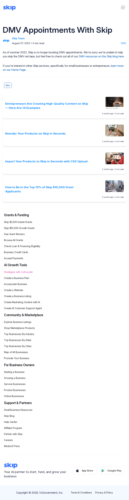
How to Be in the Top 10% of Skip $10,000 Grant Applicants (39, 189)
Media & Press (12, 446)
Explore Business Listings (17, 322)
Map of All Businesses (16, 352)
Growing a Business (15, 378)
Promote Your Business (16, 358)
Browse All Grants (13, 240)
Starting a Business (14, 372)
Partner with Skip (13, 434)
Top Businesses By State (17, 340)
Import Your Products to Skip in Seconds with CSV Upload (46, 161)
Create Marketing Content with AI (22, 302)
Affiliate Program (13, 428)
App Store (87, 470)
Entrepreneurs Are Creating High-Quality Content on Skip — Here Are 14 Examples (46, 106)
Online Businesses (14, 396)
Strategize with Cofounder (18, 272)
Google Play (114, 470)
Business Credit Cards (16, 252)
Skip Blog (9, 415)
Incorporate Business (15, 284)
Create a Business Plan (16, 278)
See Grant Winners (14, 234)
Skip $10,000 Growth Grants (19, 228)
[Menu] (123, 7)
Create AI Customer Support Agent (23, 308)
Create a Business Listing (17, 296)
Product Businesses (15, 390)
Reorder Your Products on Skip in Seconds (35, 133)
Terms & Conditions (81, 492)
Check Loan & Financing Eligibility (22, 246)
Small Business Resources (18, 409)
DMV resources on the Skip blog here (101, 56)
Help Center (10, 421)
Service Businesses (15, 384)
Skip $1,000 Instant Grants (18, 222)
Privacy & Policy (104, 492)
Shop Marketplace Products (19, 328)
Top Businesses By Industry (19, 334)
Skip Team (18, 38)
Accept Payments (13, 258)
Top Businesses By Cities (18, 346)
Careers (8, 440)
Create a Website (13, 290)
